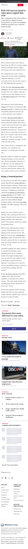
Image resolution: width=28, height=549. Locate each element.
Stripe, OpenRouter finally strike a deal (15, 410)
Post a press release (12, 465)
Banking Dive (17, 509)
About (3, 487)
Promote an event (18, 500)
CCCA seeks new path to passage (11, 357)
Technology (15, 305)
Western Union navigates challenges (14, 416)
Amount (3, 107)
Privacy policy (4, 541)
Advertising (17, 489)
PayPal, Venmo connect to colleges (15, 398)
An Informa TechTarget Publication (14, 1)
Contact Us (4, 492)
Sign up (20, 5)
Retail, (10, 305)
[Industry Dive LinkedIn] (2, 478)
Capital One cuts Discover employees (12, 383)
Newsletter (4, 495)
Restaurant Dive (18, 511)
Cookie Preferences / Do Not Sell (14, 543)
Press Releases (5, 502)
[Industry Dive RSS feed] (12, 478)
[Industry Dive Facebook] (5, 478)
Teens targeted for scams (14, 404)
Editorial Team (5, 490)
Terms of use (13, 541)
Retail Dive (16, 514)
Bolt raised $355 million (15, 118)
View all (4, 465)
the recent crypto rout (12, 274)
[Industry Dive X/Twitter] (9, 478)
